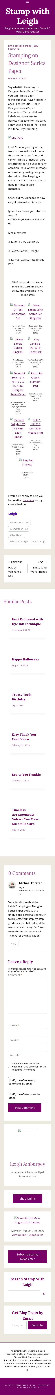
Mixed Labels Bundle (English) (18, 361)
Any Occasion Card (19, 522)
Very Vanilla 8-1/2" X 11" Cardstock (35, 361)
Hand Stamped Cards (19, 46)
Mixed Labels (17, 535)
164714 (26, 475)
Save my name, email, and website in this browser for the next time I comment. (29, 1066)
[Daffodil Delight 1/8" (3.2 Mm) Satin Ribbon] (18, 428)
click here (28, 500)
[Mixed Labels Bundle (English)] (18, 345)
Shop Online (36, 1235)
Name (14, 1025)
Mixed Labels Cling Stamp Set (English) (35, 327)
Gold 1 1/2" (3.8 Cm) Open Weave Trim (35, 443)
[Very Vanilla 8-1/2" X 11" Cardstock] (35, 345)
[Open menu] (27, 2)
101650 (35, 364)
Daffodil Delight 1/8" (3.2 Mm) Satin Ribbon (18, 447)
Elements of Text (19, 528)
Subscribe (37, 1325)
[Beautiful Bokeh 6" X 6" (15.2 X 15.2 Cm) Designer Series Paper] (18, 383)
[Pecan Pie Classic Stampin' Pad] (35, 379)
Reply (13, 943)
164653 (18, 364)
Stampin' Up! (38, 541)
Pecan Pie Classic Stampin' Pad (35, 395)
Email (14, 1040)
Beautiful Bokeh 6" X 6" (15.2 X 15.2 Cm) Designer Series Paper (18, 405)
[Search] (44, 1293)
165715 (35, 447)
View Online (19, 1235)
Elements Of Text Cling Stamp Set (18, 327)
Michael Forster (30, 883)
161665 (35, 398)
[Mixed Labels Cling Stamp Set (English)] (35, 311)
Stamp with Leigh (19, 541)
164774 (18, 330)
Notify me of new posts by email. (24, 1096)
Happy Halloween (25, 659)
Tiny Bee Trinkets (26, 472)
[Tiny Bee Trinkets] (26, 462)
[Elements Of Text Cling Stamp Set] (18, 311)
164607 (18, 411)
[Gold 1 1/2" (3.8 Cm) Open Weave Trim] (35, 426)
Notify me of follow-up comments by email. (22, 1082)
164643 (35, 330)
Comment (15, 975)
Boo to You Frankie (26, 774)
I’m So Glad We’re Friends (38, 567)
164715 (18, 451)
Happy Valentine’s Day (15, 569)
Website (14, 1055)
